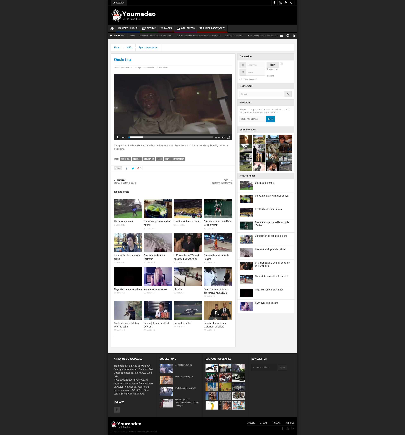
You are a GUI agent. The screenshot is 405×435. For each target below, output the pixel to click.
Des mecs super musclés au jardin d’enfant (218, 223)
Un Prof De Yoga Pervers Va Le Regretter (277, 36)
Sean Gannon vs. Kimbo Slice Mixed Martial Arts (216, 291)
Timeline (276, 423)
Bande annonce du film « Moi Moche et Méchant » (172, 36)
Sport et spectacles (148, 47)
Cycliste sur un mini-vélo (185, 388)
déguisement (149, 159)
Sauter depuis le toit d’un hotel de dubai (126, 324)
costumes (136, 159)
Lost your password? (249, 79)
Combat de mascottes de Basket (271, 276)
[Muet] (223, 137)
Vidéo (129, 47)
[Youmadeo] (133, 15)
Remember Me (272, 69)
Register (270, 75)
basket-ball (125, 159)
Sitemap (263, 423)
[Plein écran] (228, 137)
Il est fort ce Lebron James (187, 221)
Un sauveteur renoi (207, 36)
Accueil (251, 423)
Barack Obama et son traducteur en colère (215, 324)
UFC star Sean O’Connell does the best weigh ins (186, 257)
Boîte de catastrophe (184, 376)
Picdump (151, 28)
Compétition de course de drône (271, 235)
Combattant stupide (183, 365)
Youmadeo (119, 365)
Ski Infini (178, 289)
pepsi (160, 159)
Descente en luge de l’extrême (270, 249)
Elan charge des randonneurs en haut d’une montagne (186, 402)
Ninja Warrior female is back (128, 289)
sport (167, 159)
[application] (173, 107)
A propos (290, 423)
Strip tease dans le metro (221, 182)
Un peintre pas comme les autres (271, 195)
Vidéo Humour (129, 28)
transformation (178, 159)
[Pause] (118, 137)
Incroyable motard (183, 323)
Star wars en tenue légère (125, 182)
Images (168, 28)
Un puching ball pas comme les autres (238, 36)
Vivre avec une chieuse (155, 289)
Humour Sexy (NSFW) (214, 28)
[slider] (170, 137)
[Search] (288, 94)
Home (117, 47)
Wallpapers (188, 28)
